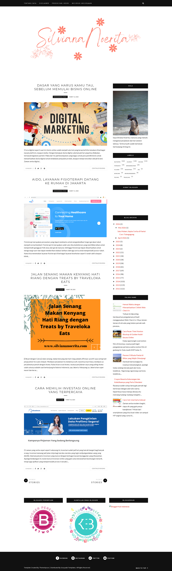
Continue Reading (98, 168)
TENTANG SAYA (30, 3)
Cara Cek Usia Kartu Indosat (134, 400)
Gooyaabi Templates (68, 568)
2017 (118, 270)
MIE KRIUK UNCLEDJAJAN (82, 3)
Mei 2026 (122, 228)
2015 (118, 278)
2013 (118, 285)
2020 (118, 260)
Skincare (117, 173)
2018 (118, 267)
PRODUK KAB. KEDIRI (60, 3)
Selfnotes (117, 162)
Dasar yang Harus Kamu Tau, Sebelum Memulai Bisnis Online (65, 87)
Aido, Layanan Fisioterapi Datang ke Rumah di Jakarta (65, 181)
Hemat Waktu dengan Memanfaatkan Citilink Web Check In (134, 307)
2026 (118, 224)
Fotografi (117, 165)
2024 (118, 245)
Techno (116, 177)
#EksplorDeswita (130, 173)
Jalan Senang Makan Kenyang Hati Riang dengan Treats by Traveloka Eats (66, 278)
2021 (118, 256)
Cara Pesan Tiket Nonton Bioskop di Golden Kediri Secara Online (133, 334)
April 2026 (122, 238)
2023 (118, 249)
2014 (118, 281)
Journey (129, 162)
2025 (118, 241)
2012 (118, 289)
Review (60, 399)
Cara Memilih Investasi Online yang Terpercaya (65, 390)
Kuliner (60, 289)
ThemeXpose (44, 568)
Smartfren (128, 169)
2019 (118, 263)
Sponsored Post (60, 97)
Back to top (141, 568)
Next (100, 347)
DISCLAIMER (44, 3)
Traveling (127, 177)
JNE (138, 169)
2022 (118, 252)
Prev (94, 347)
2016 (118, 274)
